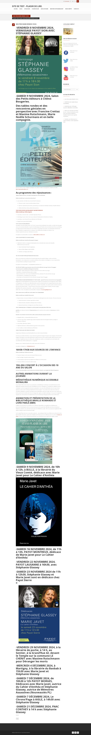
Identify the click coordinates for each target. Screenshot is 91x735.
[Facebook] (71, 1)
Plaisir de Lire (35, 8)
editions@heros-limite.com (39, 234)
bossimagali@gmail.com (46, 289)
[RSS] (75, 1)
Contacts (76, 8)
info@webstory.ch (31, 346)
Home (14, 18)
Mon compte (68, 8)
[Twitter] (73, 1)
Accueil (16, 8)
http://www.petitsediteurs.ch (22, 189)
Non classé (19, 18)
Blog (21, 8)
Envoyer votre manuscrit (56, 8)
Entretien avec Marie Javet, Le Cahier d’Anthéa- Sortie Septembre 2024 (70, 120)
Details (17, 715)
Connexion (67, 1)
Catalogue (27, 8)
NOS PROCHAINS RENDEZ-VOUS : (72, 99)
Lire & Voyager (44, 8)
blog (17, 718)
